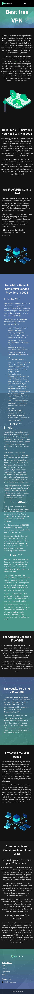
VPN (15, 61)
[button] (24, 3)
